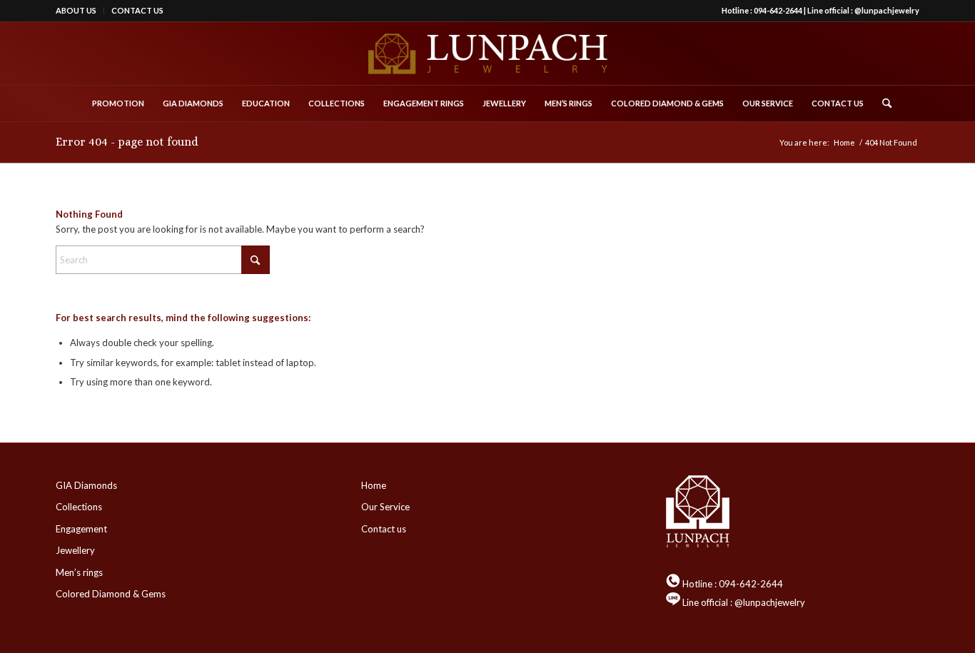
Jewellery (75, 550)
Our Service (385, 506)
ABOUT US (76, 10)
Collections (79, 506)
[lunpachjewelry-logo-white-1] (487, 53)
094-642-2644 (778, 10)
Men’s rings (79, 572)
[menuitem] (80, 10)
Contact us (383, 529)
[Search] (882, 103)
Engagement (81, 529)
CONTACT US (137, 10)
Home (373, 485)
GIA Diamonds (86, 485)
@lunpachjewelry (886, 10)
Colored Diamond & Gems (111, 593)
